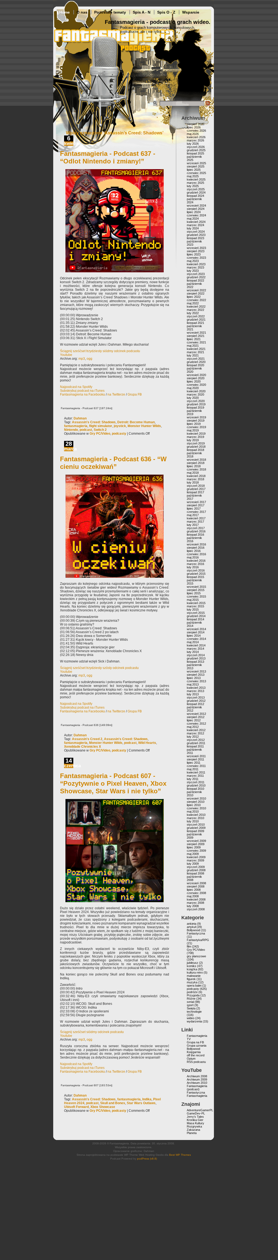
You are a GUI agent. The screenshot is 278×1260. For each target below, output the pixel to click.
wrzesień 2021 (196, 332)
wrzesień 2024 (196, 205)
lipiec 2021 (194, 339)
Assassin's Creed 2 (87, 739)
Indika (146, 1099)
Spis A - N (141, 12)
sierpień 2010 (195, 801)
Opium (191, 1058)
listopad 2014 (195, 619)
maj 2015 (193, 599)
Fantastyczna (196, 933)
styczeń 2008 (196, 909)
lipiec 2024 (194, 212)
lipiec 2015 (194, 593)
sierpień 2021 (195, 335)
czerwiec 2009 (196, 850)
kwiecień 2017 (196, 518)
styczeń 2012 (196, 739)
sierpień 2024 (195, 208)
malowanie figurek (194, 977)
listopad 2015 (195, 577)
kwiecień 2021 (196, 348)
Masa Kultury (195, 1123)
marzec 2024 (195, 225)
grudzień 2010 (196, 785)
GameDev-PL (196, 1113)
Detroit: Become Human (136, 422)
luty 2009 (193, 863)
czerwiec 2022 (196, 300)
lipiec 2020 (194, 381)
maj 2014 (193, 642)
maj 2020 (193, 388)
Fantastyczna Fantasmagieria (197, 1094)
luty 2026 (193, 143)
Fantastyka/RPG (198, 940)
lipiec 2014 (194, 635)
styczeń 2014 (196, 655)
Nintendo (71, 430)
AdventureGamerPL (200, 1110)
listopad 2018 (195, 449)
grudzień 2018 (196, 446)
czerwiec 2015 (196, 596)
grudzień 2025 (196, 150)
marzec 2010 (195, 818)
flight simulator (100, 426)
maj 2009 (193, 853)
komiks (191, 966)
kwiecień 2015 (196, 603)
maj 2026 (193, 133)
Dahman (80, 418)
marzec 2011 (195, 775)
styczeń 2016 (196, 570)
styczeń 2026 (196, 147)
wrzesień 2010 (196, 798)
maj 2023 (193, 261)
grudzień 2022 (196, 277)
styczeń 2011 (195, 782)
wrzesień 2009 (196, 840)
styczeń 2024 (196, 231)
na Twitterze (116, 394)
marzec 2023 (195, 267)
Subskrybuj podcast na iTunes (82, 391)
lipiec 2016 (194, 550)
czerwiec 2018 (196, 469)
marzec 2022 (195, 309)
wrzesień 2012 (196, 713)
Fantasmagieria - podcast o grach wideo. (157, 22)
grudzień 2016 (196, 531)
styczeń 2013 (196, 697)
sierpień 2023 (195, 251)
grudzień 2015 (196, 573)
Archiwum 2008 (197, 1076)
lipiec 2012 (194, 720)
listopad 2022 (195, 280)
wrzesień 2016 (196, 544)
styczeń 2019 (196, 443)
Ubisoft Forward (76, 1107)
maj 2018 (193, 472)
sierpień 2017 (195, 505)
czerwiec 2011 (196, 766)
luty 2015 (193, 609)
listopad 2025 (195, 153)
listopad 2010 (195, 788)
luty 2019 (193, 440)
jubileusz (192, 962)
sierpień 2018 (195, 463)
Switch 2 (100, 430)
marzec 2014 (195, 648)
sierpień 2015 (195, 590)
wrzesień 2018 (196, 459)
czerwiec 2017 (196, 511)
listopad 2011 (195, 746)
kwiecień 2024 (196, 221)
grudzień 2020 (196, 362)
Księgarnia (194, 1052)
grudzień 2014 (196, 616)
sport (190, 1005)
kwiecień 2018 (196, 476)
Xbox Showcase (102, 1107)
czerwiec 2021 (196, 342)
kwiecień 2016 (196, 560)
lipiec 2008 (194, 889)
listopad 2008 (195, 873)
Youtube (66, 355)
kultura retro (195, 972)
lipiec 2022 (194, 296)
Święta (191, 1008)
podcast (86, 430)
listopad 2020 (195, 365)
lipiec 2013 (194, 678)
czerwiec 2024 (196, 215)
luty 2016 (193, 567)
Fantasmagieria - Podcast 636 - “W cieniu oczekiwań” (113, 462)
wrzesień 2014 (196, 629)
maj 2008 (193, 896)
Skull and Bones (112, 1103)
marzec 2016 (195, 564)
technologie (194, 1011)
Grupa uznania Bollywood (196, 1047)
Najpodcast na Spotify (76, 387)
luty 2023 (193, 270)
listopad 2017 (195, 492)
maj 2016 (193, 557)
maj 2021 (193, 345)
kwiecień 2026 (196, 137)
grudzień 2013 (196, 658)
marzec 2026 (195, 140)
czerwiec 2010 (196, 808)
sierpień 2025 (195, 166)
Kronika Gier (195, 1120)
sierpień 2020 (195, 378)
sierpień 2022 (195, 293)
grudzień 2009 (196, 827)
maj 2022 (193, 303)
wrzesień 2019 (196, 417)
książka (192, 969)
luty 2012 (193, 736)
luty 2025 (193, 186)
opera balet (194, 985)
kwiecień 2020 (196, 391)
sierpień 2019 (195, 420)
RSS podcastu (196, 1061)
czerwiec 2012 (196, 723)
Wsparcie (190, 12)
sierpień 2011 (195, 759)
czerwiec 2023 (196, 257)
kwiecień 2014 (196, 645)
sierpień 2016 (195, 547)
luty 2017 (193, 524)
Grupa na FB (195, 1042)
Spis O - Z (166, 12)
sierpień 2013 (195, 674)
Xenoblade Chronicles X (82, 747)
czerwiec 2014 (196, 638)
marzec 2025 (195, 182)
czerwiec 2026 (196, 130)
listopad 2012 (195, 704)
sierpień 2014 (195, 632)
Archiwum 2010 (197, 1082)
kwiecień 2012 (196, 730)
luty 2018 (193, 482)
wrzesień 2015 (196, 586)
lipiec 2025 (194, 169)
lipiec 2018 (194, 466)
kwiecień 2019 (196, 433)
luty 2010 (193, 821)
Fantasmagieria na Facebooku (82, 394)
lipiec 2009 (194, 847)
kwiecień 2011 (196, 772)
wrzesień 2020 (196, 375)
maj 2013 (193, 684)
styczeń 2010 (196, 824)
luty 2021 (193, 355)
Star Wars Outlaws (141, 1103)
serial (190, 1001)
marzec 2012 (195, 733)
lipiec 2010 (194, 805)
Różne (191, 998)
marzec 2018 (195, 479)
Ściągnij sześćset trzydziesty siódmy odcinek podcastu (100, 351)
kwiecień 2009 (196, 857)
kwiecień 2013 (196, 687)
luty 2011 (192, 779)
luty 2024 (193, 228)
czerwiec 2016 (196, 554)
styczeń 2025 (196, 189)
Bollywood (193, 930)
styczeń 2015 (196, 612)
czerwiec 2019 (196, 427)
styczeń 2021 (196, 358)
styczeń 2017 (196, 528)
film (189, 946)
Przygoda (193, 995)
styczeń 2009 (196, 867)
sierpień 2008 (195, 886)
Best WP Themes (180, 1154)
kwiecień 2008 (196, 899)
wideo (190, 1018)
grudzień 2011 (196, 743)
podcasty (119, 433)
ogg (89, 359)
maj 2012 (193, 726)
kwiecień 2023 (196, 264)
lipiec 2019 (194, 423)
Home (64, 12)
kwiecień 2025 (196, 179)
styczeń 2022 (196, 316)
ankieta (191, 923)
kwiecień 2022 (196, 306)
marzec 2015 (195, 606)
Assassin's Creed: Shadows (94, 422)
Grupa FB (135, 394)
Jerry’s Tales (195, 1116)
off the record (195, 1055)
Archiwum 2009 (197, 1079)
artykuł (191, 927)
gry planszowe (196, 956)
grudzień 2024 (196, 192)
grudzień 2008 (196, 870)
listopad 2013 (195, 661)
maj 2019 (193, 430)
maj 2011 (192, 769)
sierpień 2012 (195, 717)
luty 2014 (193, 651)
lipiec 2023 (194, 254)
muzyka (192, 982)
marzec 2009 (195, 860)
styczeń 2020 (196, 401)
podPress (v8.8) (147, 1158)
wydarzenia (194, 1021)
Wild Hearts (147, 743)
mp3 (81, 359)
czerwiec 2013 (196, 681)
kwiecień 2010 (196, 814)
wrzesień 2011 (196, 756)
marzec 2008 (195, 902)
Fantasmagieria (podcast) (197, 1087)
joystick (120, 426)
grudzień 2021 (196, 319)
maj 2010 (193, 811)
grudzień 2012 (196, 700)
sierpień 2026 (195, 124)
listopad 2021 (195, 322)
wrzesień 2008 (196, 883)
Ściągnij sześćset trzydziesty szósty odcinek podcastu (99, 668)
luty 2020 (193, 397)
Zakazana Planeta (193, 1131)
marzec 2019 (195, 436)
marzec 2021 (195, 352)
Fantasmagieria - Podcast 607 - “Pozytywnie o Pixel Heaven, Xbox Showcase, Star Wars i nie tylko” (113, 783)
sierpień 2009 (195, 844)
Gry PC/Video (100, 433)
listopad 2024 (195, 195)
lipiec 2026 (194, 127)
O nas (82, 12)
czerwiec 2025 (196, 173)
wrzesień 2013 (196, 671)
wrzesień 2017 (196, 502)
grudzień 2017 (196, 489)
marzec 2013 (195, 691)
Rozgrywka (194, 1126)
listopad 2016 (195, 534)
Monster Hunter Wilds (144, 426)
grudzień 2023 (196, 234)
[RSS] (208, 105)
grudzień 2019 (196, 404)
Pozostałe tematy (110, 12)
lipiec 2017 (194, 508)
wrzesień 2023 (196, 248)
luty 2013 (193, 694)
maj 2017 (193, 515)
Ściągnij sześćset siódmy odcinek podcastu (92, 1032)
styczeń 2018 (196, 485)
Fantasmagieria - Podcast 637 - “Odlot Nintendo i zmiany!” (107, 157)
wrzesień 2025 (196, 163)
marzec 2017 (195, 521)
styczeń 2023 (196, 274)
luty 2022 (193, 313)
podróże (192, 992)
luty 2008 (193, 906)
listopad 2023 (195, 238)
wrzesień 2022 (196, 290)
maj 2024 (193, 218)
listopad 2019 (195, 407)
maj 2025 (193, 176)
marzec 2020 (195, 394)
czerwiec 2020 (196, 384)
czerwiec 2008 (196, 893)
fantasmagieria (75, 426)
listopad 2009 (195, 831)
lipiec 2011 (193, 762)
